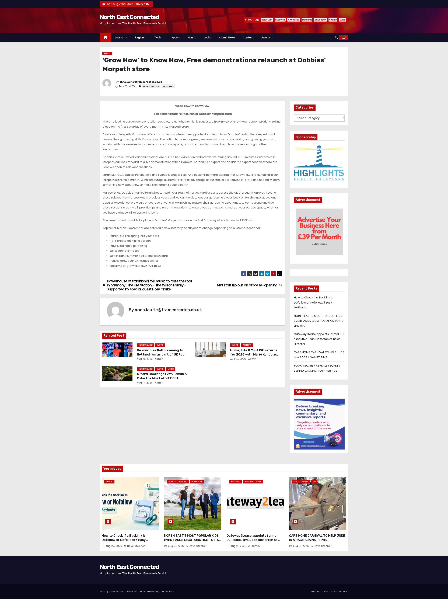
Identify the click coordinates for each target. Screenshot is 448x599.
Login (207, 37)
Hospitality (196, 481)
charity (333, 19)
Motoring (307, 19)
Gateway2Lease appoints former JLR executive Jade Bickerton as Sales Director (319, 339)
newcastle (293, 19)
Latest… (120, 37)
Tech (158, 37)
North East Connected (129, 17)
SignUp (191, 37)
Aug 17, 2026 (145, 382)
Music (171, 369)
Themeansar (167, 591)
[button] (336, 37)
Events (107, 53)
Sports (176, 37)
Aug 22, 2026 (114, 546)
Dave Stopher (135, 546)
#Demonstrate (151, 86)
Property (247, 345)
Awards (266, 37)
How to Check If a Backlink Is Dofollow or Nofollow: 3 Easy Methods (313, 302)
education (320, 19)
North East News (253, 481)
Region (140, 37)
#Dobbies (168, 86)
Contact (248, 37)
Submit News (226, 37)
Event (342, 19)
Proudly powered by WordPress (118, 591)
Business (280, 19)
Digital (109, 481)
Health (305, 481)
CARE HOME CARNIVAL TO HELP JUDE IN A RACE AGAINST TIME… (317, 538)
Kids (295, 481)
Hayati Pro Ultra (319, 591)
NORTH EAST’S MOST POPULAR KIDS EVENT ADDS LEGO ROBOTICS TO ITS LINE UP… (318, 321)
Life (314, 481)
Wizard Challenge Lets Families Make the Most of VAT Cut (162, 376)
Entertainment (146, 345)
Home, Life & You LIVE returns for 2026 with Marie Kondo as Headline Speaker (253, 354)
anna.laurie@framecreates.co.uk (141, 82)
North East (266, 19)
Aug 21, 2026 (176, 546)
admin (158, 359)
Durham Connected (178, 481)
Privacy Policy (339, 591)
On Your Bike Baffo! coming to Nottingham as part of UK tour (161, 352)
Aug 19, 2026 (145, 359)
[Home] (105, 37)
